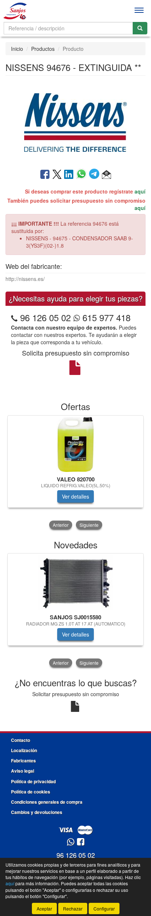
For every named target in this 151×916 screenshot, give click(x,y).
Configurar (104, 908)
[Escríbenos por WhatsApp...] (70, 842)
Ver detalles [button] (75, 496)
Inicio (17, 48)
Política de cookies (30, 791)
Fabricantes (23, 760)
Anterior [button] (61, 525)
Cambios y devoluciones (36, 812)
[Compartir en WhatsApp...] (82, 174)
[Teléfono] (14, 317)
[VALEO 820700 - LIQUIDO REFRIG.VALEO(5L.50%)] (75, 444)
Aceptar (44, 908)
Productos (43, 48)
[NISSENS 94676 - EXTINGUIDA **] (75, 121)
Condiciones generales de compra (46, 802)
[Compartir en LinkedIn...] (69, 174)
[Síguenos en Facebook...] (81, 842)
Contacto (20, 740)
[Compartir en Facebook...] (45, 174)
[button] (106, 174)
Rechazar (72, 908)
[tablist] (75, 473)
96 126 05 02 (45, 317)
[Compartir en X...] (57, 174)
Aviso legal (22, 770)
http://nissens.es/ (25, 278)
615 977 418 (105, 317)
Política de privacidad (33, 781)
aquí (140, 191)
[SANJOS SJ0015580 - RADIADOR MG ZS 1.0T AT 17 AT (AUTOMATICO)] (75, 582)
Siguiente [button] (89, 525)
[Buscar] (140, 28)
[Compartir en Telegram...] (95, 174)
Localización (24, 750)
